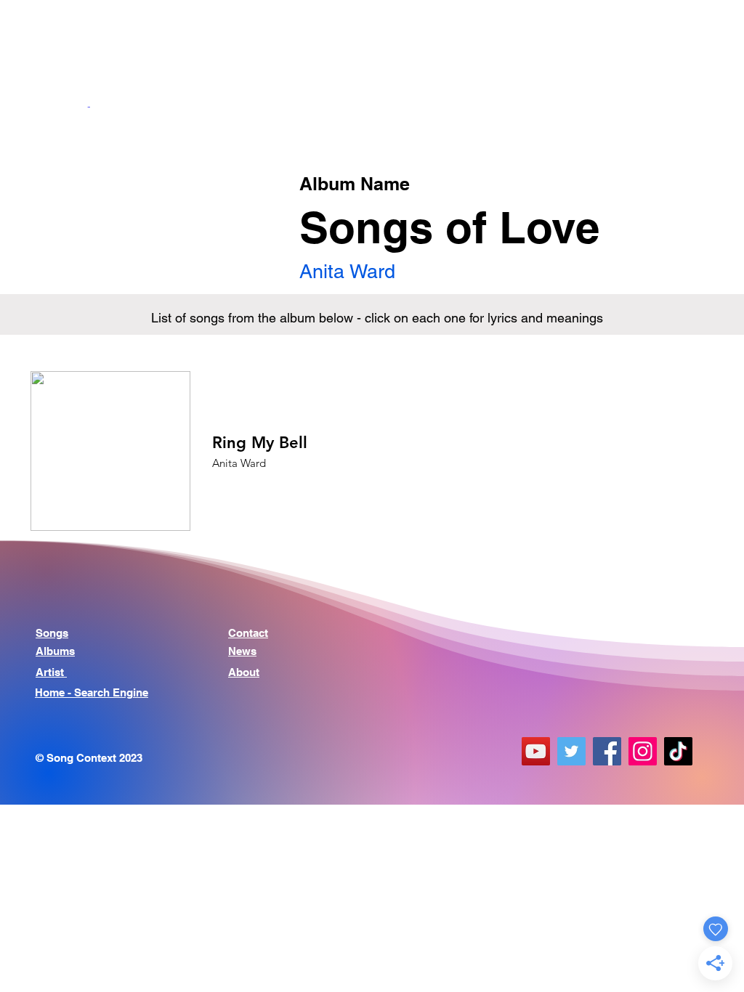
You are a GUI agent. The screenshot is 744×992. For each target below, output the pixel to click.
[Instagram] (642, 751)
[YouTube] (536, 751)
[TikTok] (678, 751)
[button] (696, 34)
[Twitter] (571, 751)
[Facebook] (607, 751)
